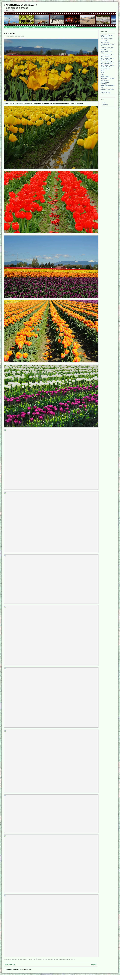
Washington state (29, 959)
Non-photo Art (43, 27)
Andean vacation (105, 69)
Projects (56, 27)
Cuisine (11, 27)
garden (50, 959)
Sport (68, 27)
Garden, (15, 959)
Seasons (62, 27)
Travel (72, 27)
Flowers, (8, 959)
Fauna (15, 27)
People (50, 27)
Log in (103, 102)
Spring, (20, 959)
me (37, 27)
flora (39, 959)
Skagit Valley (58, 959)
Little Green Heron (105, 92)
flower (44, 959)
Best (6, 27)
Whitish (103, 71)
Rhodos (103, 73)
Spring (102, 74)
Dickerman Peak (105, 42)
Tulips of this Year (10, 964)
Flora (20, 27)
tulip (64, 959)
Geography (27, 27)
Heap (33, 27)
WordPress (105, 104)
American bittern (105, 80)
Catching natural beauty (20, 5)
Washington (71, 959)
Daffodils (93, 964)
